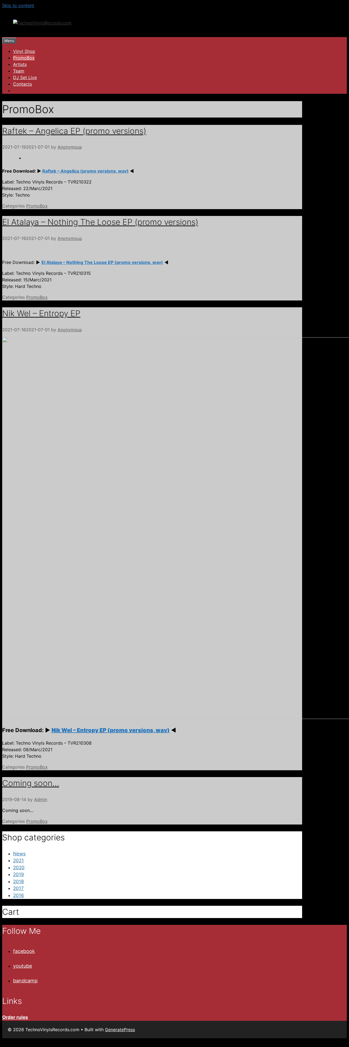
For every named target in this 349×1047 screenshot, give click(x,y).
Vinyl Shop (24, 51)
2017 (18, 888)
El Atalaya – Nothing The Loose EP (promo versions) (100, 222)
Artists (20, 64)
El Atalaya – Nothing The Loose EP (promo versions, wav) (102, 262)
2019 (18, 874)
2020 (19, 867)
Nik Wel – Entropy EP (41, 313)
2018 (18, 881)
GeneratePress (120, 1029)
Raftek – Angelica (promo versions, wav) (85, 171)
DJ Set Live (25, 77)
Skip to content (18, 5)
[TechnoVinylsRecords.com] (42, 23)
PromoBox (24, 58)
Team (18, 71)
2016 (18, 895)
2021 (18, 860)
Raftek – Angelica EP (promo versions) (74, 131)
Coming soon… (30, 783)
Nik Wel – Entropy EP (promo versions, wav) (111, 730)
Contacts (22, 84)
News (19, 853)
